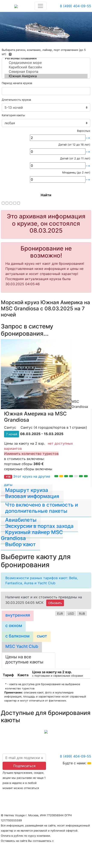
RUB (82, 613)
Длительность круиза (16, 99)
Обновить (55, 603)
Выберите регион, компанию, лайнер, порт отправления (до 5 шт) (44, 52)
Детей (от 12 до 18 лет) (74, 144)
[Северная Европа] (46, 71)
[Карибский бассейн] (46, 67)
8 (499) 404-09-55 (75, 6)
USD (71, 613)
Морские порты (58, 796)
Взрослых (83, 130)
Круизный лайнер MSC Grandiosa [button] (32, 535)
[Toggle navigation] (40, 6)
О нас (5, 796)
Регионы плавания (27, 796)
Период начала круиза (17, 83)
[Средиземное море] (46, 62)
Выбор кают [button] (20, 544)
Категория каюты (13, 115)
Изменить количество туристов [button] (31, 453)
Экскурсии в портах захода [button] (39, 526)
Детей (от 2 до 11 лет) (75, 158)
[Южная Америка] (46, 76)
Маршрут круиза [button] (26, 490)
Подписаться (24, 766)
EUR (60, 613)
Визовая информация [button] (32, 496)
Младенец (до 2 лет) (76, 172)
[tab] (18, 616)
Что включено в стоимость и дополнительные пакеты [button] (41, 508)
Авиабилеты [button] (21, 520)
